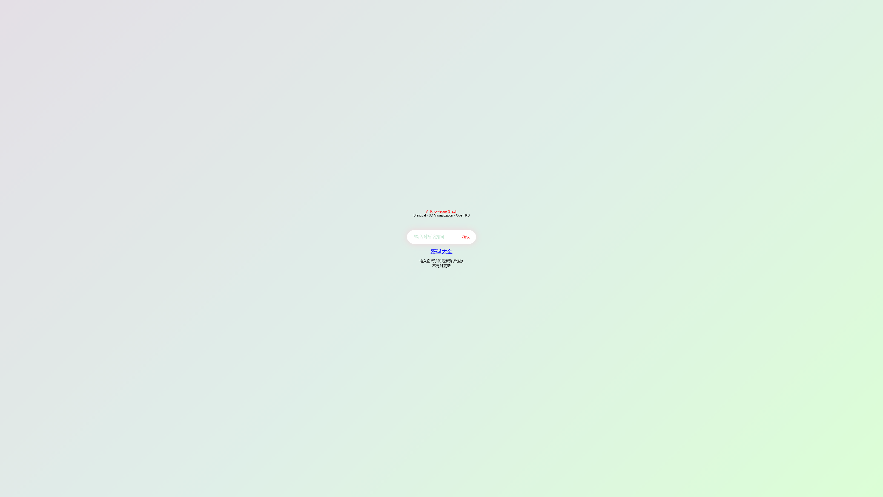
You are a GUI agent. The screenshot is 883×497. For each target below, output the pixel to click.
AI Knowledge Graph (441, 211)
